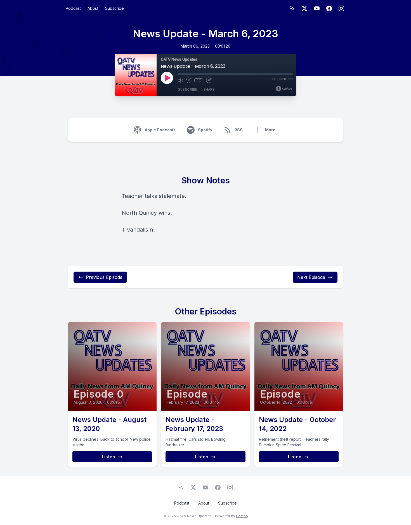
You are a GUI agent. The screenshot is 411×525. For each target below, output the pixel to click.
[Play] (167, 78)
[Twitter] (304, 8)
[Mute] (180, 80)
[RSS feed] (292, 8)
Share (209, 89)
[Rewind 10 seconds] (189, 80)
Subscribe (114, 8)
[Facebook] (329, 8)
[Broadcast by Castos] (284, 89)
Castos (242, 516)
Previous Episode (104, 277)
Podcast (73, 8)
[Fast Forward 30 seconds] (209, 80)
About (93, 8)
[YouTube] (317, 8)
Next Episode (311, 277)
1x (199, 80)
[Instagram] (341, 8)
